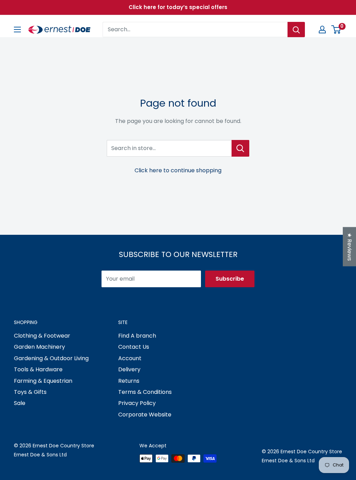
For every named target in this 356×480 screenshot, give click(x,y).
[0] (336, 29)
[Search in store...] (240, 148)
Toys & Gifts (30, 392)
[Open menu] (17, 29)
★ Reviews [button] (350, 247)
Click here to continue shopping (178, 170)
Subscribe (230, 279)
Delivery (129, 369)
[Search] (296, 29)
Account (129, 358)
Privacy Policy (137, 403)
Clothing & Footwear (42, 336)
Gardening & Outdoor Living (51, 358)
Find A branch (137, 336)
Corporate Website (144, 415)
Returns (128, 381)
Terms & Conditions (145, 392)
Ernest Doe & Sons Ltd (40, 454)
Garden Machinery (39, 347)
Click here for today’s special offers (178, 7)
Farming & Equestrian (43, 381)
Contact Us (133, 347)
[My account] (322, 29)
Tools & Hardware (38, 369)
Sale (19, 403)
